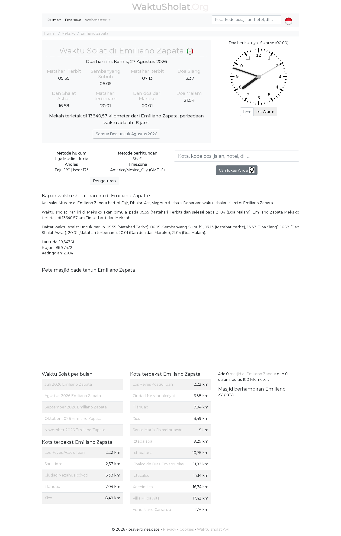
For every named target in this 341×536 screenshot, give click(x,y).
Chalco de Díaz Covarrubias (158, 464)
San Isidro (53, 464)
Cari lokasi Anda (234, 170)
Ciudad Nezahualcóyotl (66, 475)
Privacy (169, 529)
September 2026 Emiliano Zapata (76, 407)
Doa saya (73, 20)
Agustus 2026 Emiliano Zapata (73, 396)
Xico (48, 498)
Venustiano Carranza (152, 509)
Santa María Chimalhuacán (158, 430)
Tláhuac (52, 486)
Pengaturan (104, 181)
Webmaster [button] (96, 20)
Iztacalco (141, 475)
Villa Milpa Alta (146, 498)
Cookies (187, 529)
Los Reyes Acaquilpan (65, 452)
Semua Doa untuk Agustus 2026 (126, 134)
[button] (288, 17)
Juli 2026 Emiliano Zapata (68, 384)
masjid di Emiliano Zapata (253, 374)
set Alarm (265, 111)
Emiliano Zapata (94, 33)
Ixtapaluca (142, 453)
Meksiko (68, 33)
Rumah (54, 20)
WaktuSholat (161, 6)
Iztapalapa (142, 441)
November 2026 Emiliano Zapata (75, 430)
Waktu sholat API (213, 529)
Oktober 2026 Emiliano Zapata (73, 418)
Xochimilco (143, 487)
